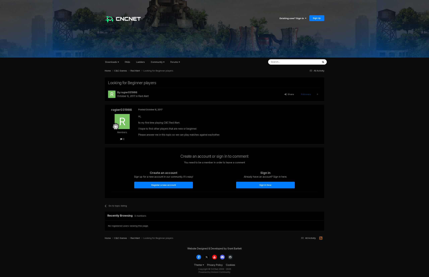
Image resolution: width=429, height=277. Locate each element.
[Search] (323, 62)
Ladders (140, 62)
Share (290, 94)
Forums (174, 62)
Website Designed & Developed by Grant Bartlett (214, 248)
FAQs (127, 62)
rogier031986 (129, 92)
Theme (198, 264)
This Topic (309, 62)
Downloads (111, 62)
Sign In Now (265, 185)
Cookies (230, 264)
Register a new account (163, 185)
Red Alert (143, 96)
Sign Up (317, 18)
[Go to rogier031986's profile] (111, 94)
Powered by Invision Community (214, 272)
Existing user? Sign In (292, 18)
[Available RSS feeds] (320, 238)
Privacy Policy (215, 264)
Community (157, 62)
